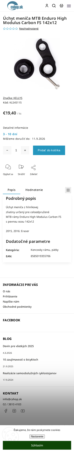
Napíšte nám (11, 301)
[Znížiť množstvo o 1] (7, 150)
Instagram (14, 411)
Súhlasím (37, 445)
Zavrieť (61, 179)
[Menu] (68, 5)
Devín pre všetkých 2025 (18, 346)
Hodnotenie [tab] (34, 190)
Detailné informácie (15, 127)
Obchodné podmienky (17, 306)
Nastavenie (37, 436)
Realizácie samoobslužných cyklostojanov (29, 373)
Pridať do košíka (49, 150)
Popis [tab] (12, 190)
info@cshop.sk (12, 399)
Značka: (12, 98)
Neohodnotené (29, 28)
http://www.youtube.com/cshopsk (23, 411)
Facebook (6, 411)
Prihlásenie (10, 296)
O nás (6, 291)
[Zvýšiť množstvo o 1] (25, 150)
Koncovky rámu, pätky (44, 250)
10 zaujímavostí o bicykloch (20, 359)
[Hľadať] (54, 5)
